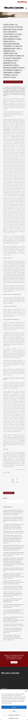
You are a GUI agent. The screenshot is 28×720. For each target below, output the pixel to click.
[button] (26, 691)
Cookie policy (12, 718)
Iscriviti (14, 662)
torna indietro (8, 493)
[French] (20, 1)
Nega (14, 711)
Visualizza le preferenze (14, 715)
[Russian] (26, 1)
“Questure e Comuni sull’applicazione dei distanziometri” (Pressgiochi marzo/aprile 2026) (13, 570)
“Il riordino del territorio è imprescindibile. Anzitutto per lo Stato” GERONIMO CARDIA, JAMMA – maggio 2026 (14, 554)
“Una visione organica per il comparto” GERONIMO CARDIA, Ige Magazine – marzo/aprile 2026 (12, 600)
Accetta (14, 707)
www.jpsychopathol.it (7, 129)
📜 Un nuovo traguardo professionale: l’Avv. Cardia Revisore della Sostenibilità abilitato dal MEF (14, 606)
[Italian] (24, 1)
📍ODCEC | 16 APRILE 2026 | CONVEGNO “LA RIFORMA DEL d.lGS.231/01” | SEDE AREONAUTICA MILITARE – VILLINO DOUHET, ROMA (13, 582)
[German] (22, 1)
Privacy (16, 718)
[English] (18, 1)
